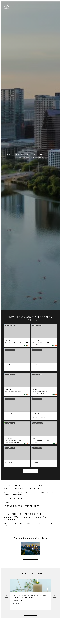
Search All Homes (30, 471)
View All (30, 561)
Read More (16, 603)
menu (52, 5)
